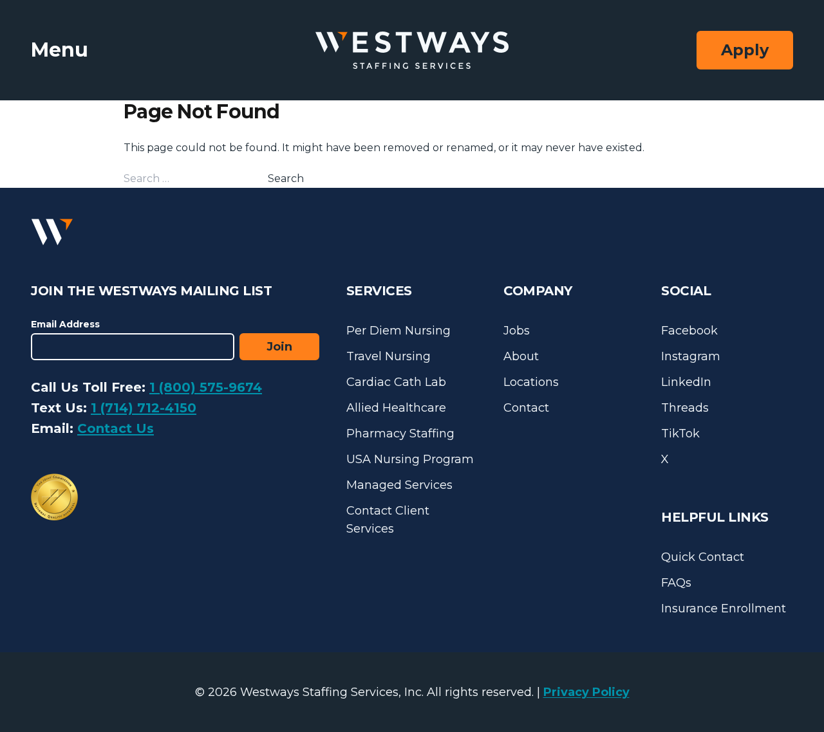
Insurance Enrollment (723, 608)
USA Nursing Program (410, 459)
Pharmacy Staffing (400, 433)
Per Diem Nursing (398, 331)
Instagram (690, 356)
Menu (59, 50)
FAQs (676, 583)
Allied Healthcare (396, 408)
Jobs (516, 331)
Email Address (65, 324)
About (521, 356)
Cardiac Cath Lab (396, 382)
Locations (531, 382)
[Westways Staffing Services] (412, 50)
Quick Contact (702, 557)
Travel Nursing (388, 356)
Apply (745, 50)
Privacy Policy (586, 692)
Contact (526, 408)
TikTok (680, 433)
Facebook (689, 331)
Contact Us (115, 428)
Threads (685, 408)
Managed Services (399, 485)
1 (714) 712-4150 (143, 408)
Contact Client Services (387, 520)
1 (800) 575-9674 (205, 387)
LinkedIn (686, 382)
